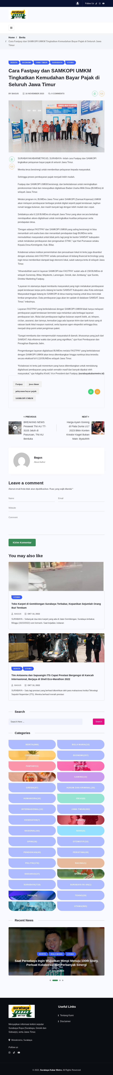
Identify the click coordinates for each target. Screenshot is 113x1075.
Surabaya (32, 885)
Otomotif (81, 841)
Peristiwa (81, 852)
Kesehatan (32, 820)
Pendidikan (32, 852)
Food (32, 777)
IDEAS (80, 798)
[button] (50, 980)
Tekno (81, 895)
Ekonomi (81, 755)
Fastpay (19, 384)
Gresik (32, 788)
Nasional (32, 831)
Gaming (80, 777)
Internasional (32, 809)
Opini (32, 841)
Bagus (17, 614)
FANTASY (32, 766)
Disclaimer (65, 1021)
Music (81, 820)
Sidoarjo (32, 874)
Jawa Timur (80, 809)
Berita (22, 37)
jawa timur (34, 384)
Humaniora (32, 798)
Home (12, 37)
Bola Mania (81, 744)
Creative (32, 755)
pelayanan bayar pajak (26, 391)
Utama (80, 906)
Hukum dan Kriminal (81, 788)
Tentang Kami (67, 1015)
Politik (32, 863)
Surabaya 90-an (81, 885)
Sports (80, 874)
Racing (80, 863)
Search (98, 721)
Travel (32, 906)
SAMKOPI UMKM (24, 398)
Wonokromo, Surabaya (21, 1040)
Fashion (81, 766)
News (80, 831)
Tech (32, 895)
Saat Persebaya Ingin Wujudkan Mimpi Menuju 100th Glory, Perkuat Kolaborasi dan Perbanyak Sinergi (56, 963)
